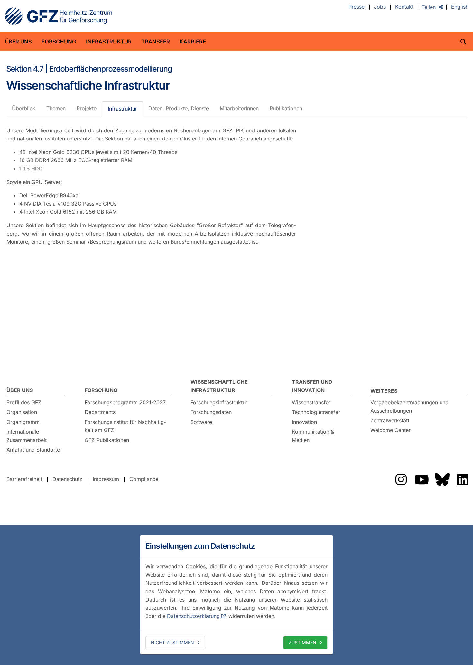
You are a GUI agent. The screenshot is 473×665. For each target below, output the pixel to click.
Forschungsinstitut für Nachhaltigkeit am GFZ (125, 426)
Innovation (304, 422)
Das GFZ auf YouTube (422, 479)
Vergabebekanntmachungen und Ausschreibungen (409, 406)
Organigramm (23, 422)
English (459, 7)
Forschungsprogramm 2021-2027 (125, 402)
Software (201, 422)
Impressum (106, 479)
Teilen (429, 7)
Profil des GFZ (23, 402)
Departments (100, 412)
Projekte (87, 108)
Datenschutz (67, 479)
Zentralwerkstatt (389, 420)
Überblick (23, 108)
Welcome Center (390, 430)
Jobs (380, 7)
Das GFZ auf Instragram (401, 479)
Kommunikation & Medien (313, 436)
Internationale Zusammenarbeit (26, 436)
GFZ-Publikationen (107, 440)
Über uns (18, 41)
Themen (56, 108)
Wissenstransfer (311, 402)
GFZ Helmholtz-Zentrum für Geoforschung (58, 16)
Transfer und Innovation (312, 386)
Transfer (155, 41)
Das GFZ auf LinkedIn (463, 479)
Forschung (59, 41)
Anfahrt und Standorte (33, 450)
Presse (356, 7)
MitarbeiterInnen (239, 108)
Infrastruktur (109, 41)
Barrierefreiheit (24, 479)
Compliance (143, 479)
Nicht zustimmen (172, 642)
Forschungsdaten (211, 412)
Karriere (193, 41)
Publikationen (286, 108)
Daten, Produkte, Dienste (178, 108)
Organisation (21, 412)
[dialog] (236, 595)
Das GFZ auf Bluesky (442, 479)
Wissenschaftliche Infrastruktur (219, 386)
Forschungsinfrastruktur (218, 402)
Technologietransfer (316, 412)
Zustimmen (302, 642)
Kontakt (404, 7)
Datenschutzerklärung (193, 616)
